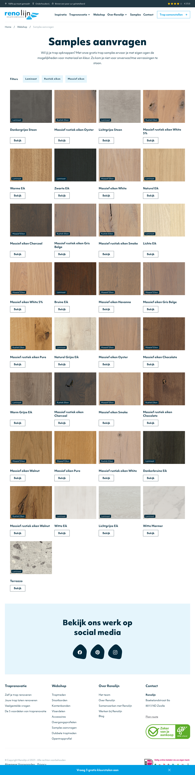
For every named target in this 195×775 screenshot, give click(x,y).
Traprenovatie (78, 14)
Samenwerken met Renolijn (115, 705)
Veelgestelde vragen (17, 705)
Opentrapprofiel (62, 738)
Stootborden (59, 700)
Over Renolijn (115, 14)
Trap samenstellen (174, 14)
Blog (101, 716)
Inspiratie (61, 14)
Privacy (41, 764)
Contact (148, 14)
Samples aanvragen (64, 727)
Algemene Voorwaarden (20, 764)
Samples (135, 14)
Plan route (152, 716)
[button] (80, 14)
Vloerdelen (58, 711)
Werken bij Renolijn (110, 711)
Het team (104, 694)
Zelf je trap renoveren (18, 694)
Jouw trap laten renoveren (21, 700)
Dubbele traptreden (64, 733)
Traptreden (59, 694)
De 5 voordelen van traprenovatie (25, 711)
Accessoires (59, 716)
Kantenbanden (61, 705)
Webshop (99, 14)
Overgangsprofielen (64, 722)
